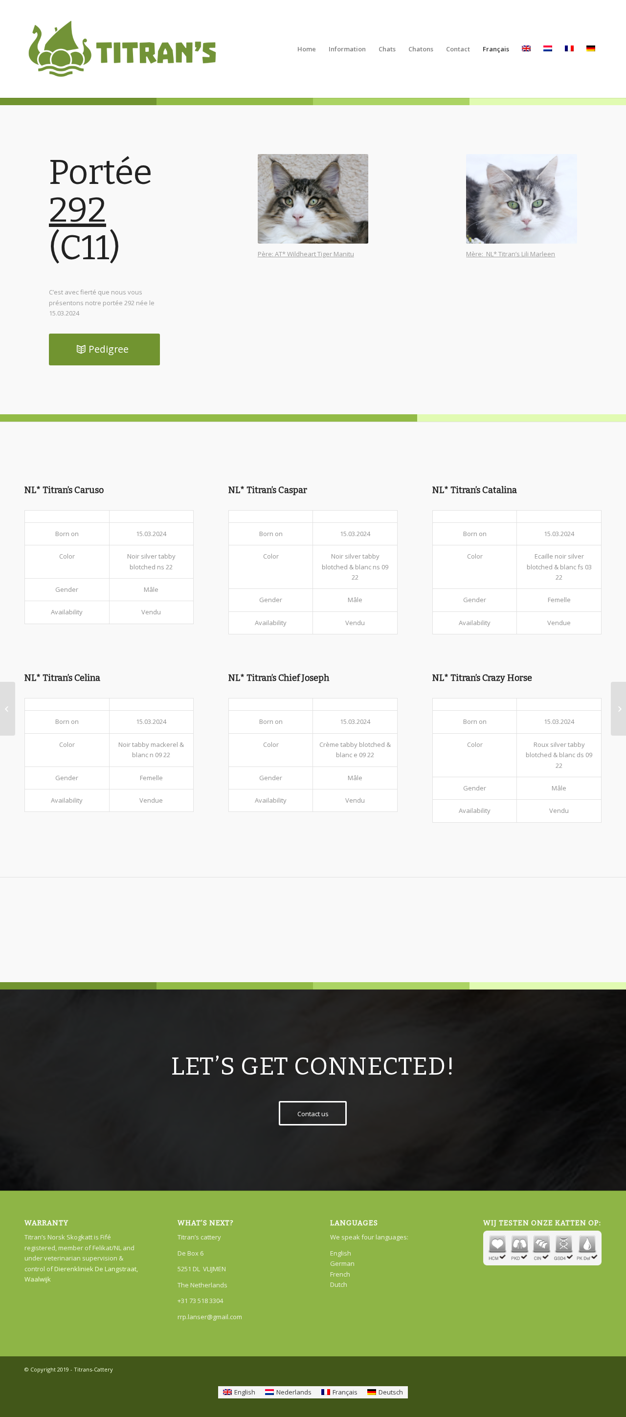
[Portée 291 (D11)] (7, 709)
